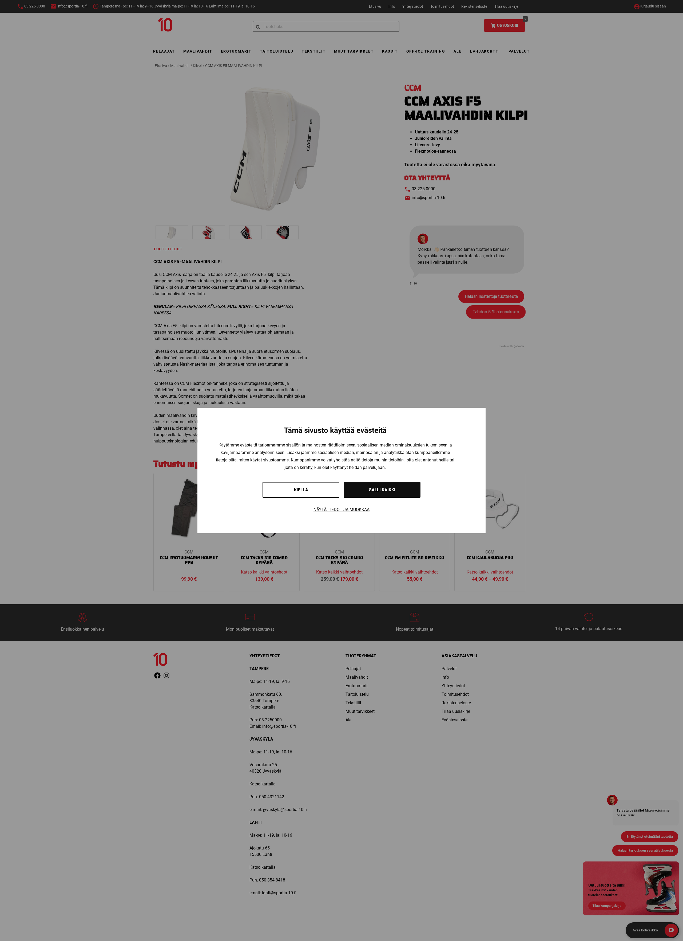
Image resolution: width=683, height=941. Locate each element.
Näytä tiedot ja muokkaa (341, 509)
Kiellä (301, 489)
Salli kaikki (382, 489)
